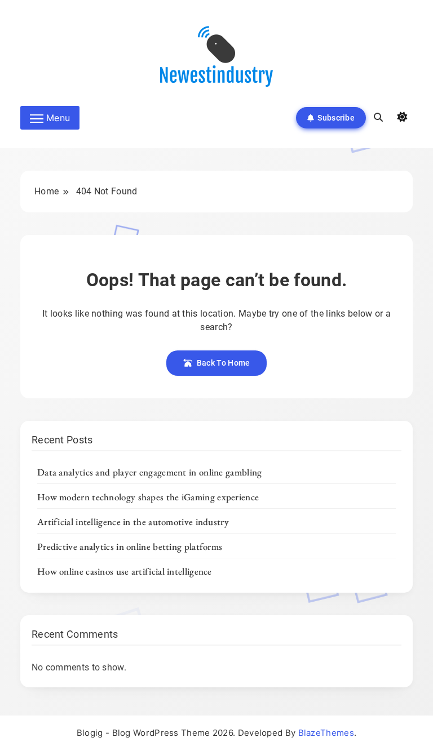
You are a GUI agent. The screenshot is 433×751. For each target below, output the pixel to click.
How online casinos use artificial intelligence (124, 571)
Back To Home (223, 362)
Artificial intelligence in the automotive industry (133, 522)
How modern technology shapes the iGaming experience (148, 497)
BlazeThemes (326, 732)
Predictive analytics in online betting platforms (129, 546)
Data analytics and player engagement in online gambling (149, 472)
